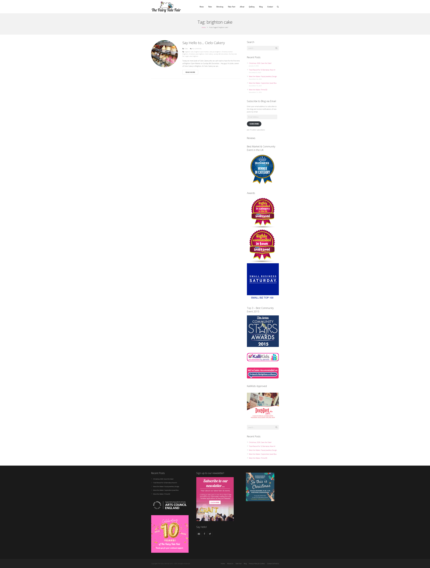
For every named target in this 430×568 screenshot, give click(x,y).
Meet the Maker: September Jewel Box (263, 83)
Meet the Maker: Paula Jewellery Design (263, 76)
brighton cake (189, 52)
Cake (186, 49)
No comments (196, 49)
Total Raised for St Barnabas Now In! (262, 70)
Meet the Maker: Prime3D (258, 90)
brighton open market (201, 52)
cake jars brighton (215, 52)
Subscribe (254, 124)
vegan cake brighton (191, 56)
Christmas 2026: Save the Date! (260, 63)
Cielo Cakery (209, 54)
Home (204, 27)
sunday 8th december (221, 54)
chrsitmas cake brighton (196, 54)
